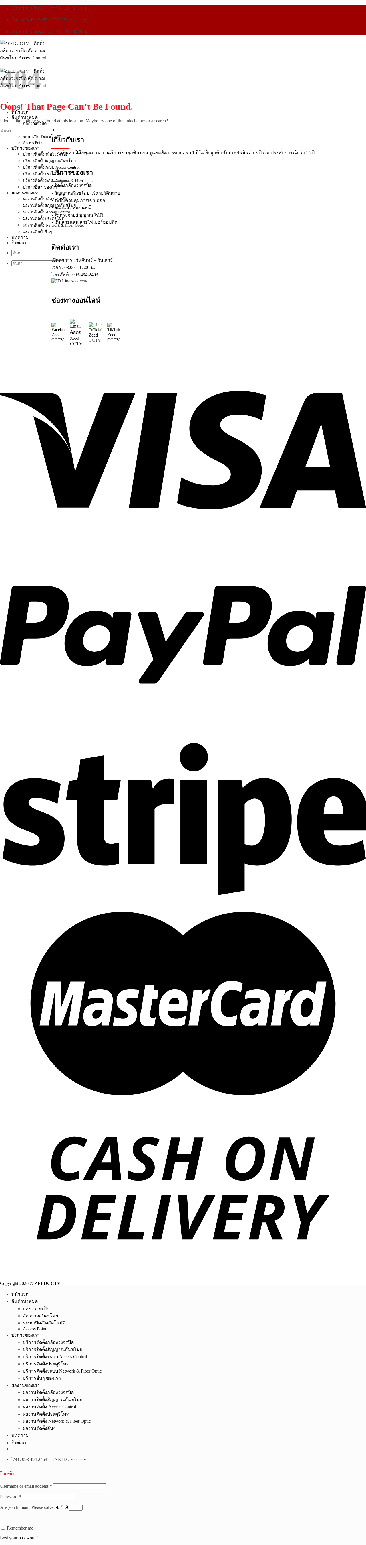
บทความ (20, 237)
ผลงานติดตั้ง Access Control (46, 212)
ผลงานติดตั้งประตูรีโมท (44, 218)
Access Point (33, 142)
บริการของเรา (25, 148)
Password (10, 1496)
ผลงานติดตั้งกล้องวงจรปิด (45, 199)
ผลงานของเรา (25, 192)
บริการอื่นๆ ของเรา (40, 187)
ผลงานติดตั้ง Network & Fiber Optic (57, 1421)
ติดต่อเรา (20, 242)
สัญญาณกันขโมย (40, 1315)
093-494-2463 (85, 274)
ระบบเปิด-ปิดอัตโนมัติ (42, 136)
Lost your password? (19, 1537)
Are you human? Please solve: (28, 1507)
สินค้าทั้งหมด (24, 117)
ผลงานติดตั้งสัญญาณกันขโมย (49, 205)
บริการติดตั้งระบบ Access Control (55, 1356)
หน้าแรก (20, 112)
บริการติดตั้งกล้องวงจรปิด (45, 154)
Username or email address (26, 1486)
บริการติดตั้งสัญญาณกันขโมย (49, 160)
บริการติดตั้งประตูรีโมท (44, 174)
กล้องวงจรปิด (35, 123)
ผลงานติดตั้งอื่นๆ (37, 231)
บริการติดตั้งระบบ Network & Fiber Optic (62, 1371)
